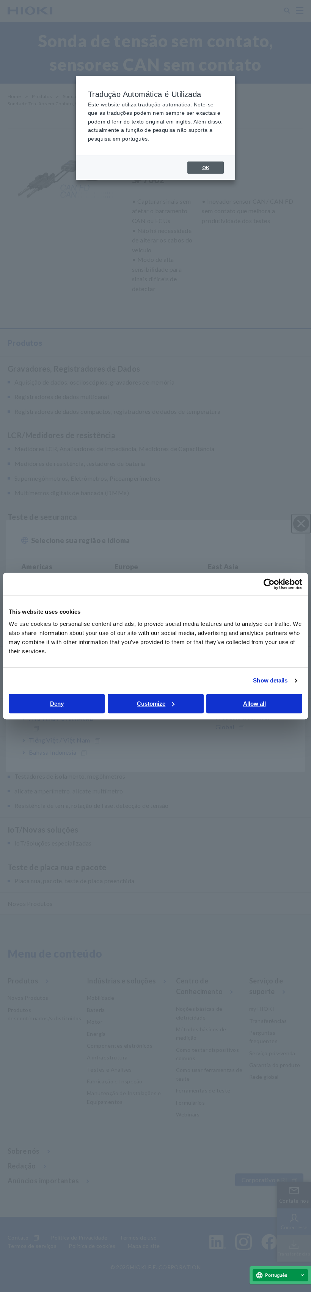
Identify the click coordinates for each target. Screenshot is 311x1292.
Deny (57, 703)
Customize (151, 703)
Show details (270, 680)
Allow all (254, 703)
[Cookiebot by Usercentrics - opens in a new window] (269, 584)
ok (205, 167)
